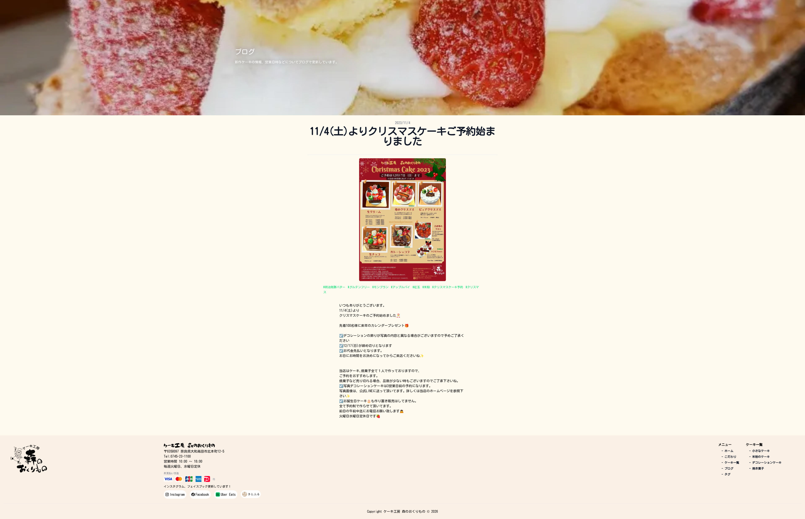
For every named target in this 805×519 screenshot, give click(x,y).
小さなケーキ (759, 450)
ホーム (727, 450)
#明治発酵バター (334, 287)
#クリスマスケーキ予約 (447, 287)
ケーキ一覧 (730, 462)
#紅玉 (416, 287)
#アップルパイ (400, 287)
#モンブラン (380, 287)
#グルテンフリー (359, 287)
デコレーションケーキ (765, 462)
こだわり (729, 456)
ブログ (727, 468)
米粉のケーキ (759, 456)
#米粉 (426, 287)
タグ (726, 474)
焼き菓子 (756, 468)
